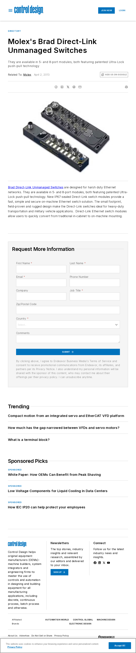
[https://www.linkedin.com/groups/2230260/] (99, 562)
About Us (12, 635)
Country (22, 318)
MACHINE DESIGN (106, 619)
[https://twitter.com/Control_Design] (104, 562)
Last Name (78, 263)
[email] (80, 87)
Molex (27, 74)
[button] (10, 10)
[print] (126, 87)
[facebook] (56, 87)
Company (22, 290)
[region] (68, 645)
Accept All (119, 645)
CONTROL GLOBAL (83, 619)
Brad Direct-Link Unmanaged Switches (35, 187)
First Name (24, 263)
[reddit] (74, 87)
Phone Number (79, 276)
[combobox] (68, 324)
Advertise (24, 635)
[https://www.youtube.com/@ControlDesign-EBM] (108, 562)
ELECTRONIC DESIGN (80, 623)
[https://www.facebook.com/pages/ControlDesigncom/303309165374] (95, 562)
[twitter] (68, 87)
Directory (14, 31)
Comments (23, 333)
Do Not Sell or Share (42, 635)
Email (20, 276)
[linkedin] (62, 87)
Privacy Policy (61, 635)
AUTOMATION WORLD (57, 619)
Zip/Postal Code (26, 304)
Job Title (76, 290)
